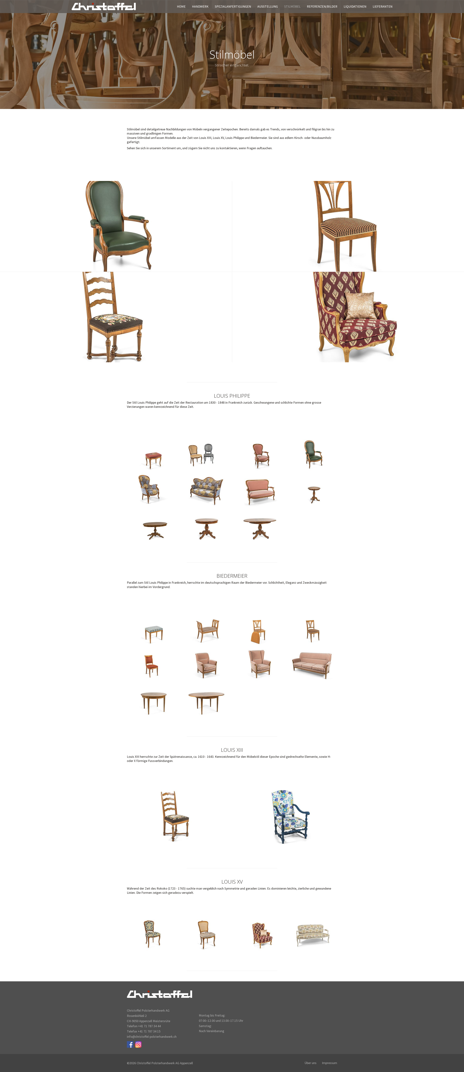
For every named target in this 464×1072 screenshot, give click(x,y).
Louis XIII (116, 317)
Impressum (329, 1063)
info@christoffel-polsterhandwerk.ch (152, 1036)
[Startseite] (104, 6)
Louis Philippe (116, 226)
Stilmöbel (292, 7)
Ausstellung (267, 7)
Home (181, 7)
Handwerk (200, 7)
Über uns (310, 1063)
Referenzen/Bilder (322, 7)
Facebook (130, 1044)
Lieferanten (382, 7)
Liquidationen (355, 7)
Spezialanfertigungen (233, 7)
